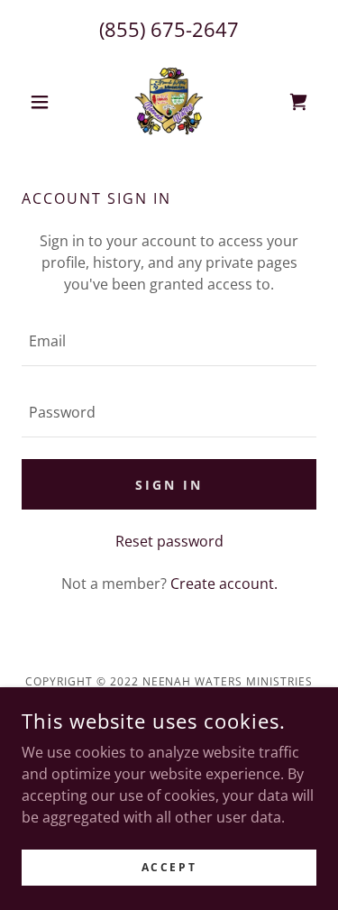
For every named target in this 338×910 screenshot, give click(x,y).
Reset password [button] (169, 541)
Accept (169, 867)
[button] (44, 102)
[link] (168, 102)
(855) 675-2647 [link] (169, 28)
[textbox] (169, 341)
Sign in (169, 484)
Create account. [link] (224, 583)
